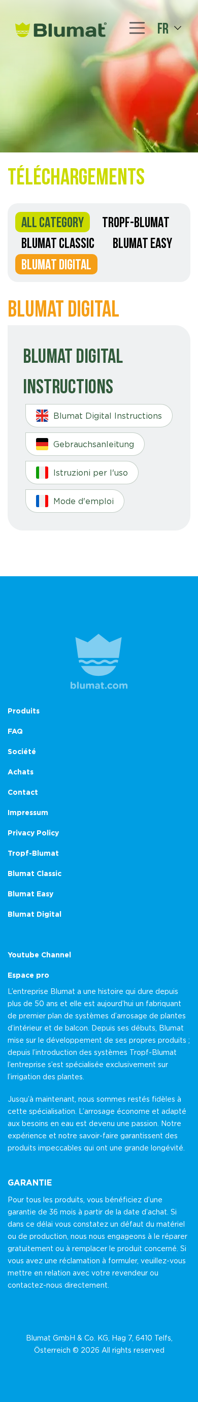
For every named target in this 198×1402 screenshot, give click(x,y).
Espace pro (28, 975)
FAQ (15, 731)
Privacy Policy (33, 832)
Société (22, 751)
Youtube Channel (39, 954)
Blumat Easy (142, 243)
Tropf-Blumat (136, 222)
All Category (52, 222)
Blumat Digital (56, 264)
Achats (21, 771)
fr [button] (163, 28)
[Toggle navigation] (137, 28)
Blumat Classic (57, 243)
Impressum (28, 812)
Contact (23, 792)
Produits (24, 710)
